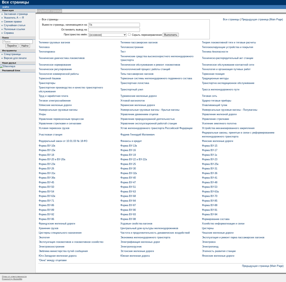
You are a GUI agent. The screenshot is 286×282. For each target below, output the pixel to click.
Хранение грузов (48, 228)
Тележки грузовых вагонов (54, 42)
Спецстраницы (12, 54)
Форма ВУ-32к (128, 173)
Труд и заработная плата (53, 95)
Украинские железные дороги (137, 105)
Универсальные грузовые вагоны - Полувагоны (229, 109)
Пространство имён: (76, 34)
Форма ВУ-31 (209, 168)
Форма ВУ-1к (209, 154)
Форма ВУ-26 (46, 168)
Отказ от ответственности (14, 276)
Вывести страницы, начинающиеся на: (65, 24)
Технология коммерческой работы (59, 73)
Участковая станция (50, 134)
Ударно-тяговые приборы (216, 100)
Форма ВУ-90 (128, 209)
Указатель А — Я (14, 17)
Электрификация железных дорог (140, 241)
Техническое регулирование (55, 69)
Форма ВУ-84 (128, 200)
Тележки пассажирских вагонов (139, 42)
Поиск (5, 37)
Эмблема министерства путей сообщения (63, 251)
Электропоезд (210, 246)
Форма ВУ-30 (128, 168)
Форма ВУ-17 (209, 150)
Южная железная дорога (135, 255)
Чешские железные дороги (217, 232)
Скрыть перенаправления (147, 34)
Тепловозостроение (131, 47)
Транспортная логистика (134, 83)
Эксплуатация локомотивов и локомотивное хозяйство (71, 241)
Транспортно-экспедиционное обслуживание (228, 83)
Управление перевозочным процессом (61, 118)
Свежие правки (13, 21)
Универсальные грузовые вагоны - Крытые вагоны (149, 109)
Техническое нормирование (55, 64)
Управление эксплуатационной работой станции (148, 123)
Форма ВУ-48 (209, 182)
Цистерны (208, 228)
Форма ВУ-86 (46, 205)
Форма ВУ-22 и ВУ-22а (133, 159)
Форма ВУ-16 (128, 150)
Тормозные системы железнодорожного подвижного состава (156, 78)
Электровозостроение (51, 246)
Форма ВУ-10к (47, 145)
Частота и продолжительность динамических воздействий (155, 232)
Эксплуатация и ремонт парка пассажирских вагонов (233, 237)
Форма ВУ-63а (210, 191)
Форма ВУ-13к (128, 145)
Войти (6, 6)
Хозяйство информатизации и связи (223, 223)
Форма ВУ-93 (128, 214)
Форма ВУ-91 (209, 209)
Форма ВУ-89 (46, 209)
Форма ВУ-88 (209, 205)
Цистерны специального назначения (60, 232)
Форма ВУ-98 (128, 219)
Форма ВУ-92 (46, 214)
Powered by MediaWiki (12, 279)
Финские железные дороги (217, 141)
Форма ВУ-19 (128, 154)
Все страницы (231, 19)
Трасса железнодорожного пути (220, 89)
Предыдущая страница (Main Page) (262, 19)
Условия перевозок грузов (54, 128)
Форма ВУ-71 (46, 200)
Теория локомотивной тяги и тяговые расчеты (229, 42)
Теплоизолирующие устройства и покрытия (227, 47)
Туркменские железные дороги (138, 95)
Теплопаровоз (47, 51)
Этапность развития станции (219, 251)
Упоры (42, 114)
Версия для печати (15, 58)
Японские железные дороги (218, 255)
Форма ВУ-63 (128, 191)
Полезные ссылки (14, 29)
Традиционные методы (215, 78)
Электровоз (209, 241)
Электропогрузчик (131, 246)
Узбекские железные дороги (55, 105)
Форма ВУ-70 (209, 196)
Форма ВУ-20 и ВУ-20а (52, 159)
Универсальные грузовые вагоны (58, 109)
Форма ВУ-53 (209, 186)
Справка (9, 32)
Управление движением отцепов (139, 114)
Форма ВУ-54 (46, 191)
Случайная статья (14, 25)
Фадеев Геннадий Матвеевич (137, 134)
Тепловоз (44, 47)
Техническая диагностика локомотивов (62, 58)
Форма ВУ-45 (46, 182)
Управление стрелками (215, 118)
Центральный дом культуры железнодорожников (149, 228)
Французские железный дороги (57, 223)
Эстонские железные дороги (137, 251)
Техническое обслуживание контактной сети (228, 64)
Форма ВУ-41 (209, 177)
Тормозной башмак (50, 78)
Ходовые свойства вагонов (136, 223)
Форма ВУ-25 (128, 164)
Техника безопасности (215, 51)
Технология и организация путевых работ (226, 69)
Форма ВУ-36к (47, 177)
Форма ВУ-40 (128, 177)
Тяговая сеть (209, 95)
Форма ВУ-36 (209, 173)
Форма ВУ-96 (46, 219)
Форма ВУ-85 (209, 200)
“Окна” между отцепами (53, 260)
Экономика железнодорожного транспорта (145, 237)
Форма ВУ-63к (47, 196)
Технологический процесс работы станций (145, 69)
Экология (44, 237)
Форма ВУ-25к (210, 164)
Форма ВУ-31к (47, 173)
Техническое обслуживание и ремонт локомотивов (150, 64)
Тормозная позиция (213, 73)
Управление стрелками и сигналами (60, 123)
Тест (123, 51)
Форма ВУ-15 (209, 145)
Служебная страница (49, 10)
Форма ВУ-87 (128, 205)
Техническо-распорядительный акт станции (227, 58)
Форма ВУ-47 (128, 182)
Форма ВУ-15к (47, 150)
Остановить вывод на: (74, 29)
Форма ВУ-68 (128, 196)
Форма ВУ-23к (47, 164)
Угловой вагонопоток (132, 100)
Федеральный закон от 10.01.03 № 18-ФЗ (63, 141)
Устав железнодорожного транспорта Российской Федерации (156, 128)
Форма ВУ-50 (46, 186)
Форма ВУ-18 (46, 154)
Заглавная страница (16, 13)
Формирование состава (215, 219)
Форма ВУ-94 (209, 214)
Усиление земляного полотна (219, 123)
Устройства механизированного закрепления (228, 128)
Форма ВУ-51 (128, 186)
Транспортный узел (131, 89)
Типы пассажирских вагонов (137, 73)
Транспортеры (47, 83)
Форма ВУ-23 (209, 159)
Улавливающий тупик (214, 105)
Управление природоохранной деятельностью (147, 118)
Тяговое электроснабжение (55, 100)
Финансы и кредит (131, 141)
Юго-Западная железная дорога (57, 255)
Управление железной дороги (219, 114)
